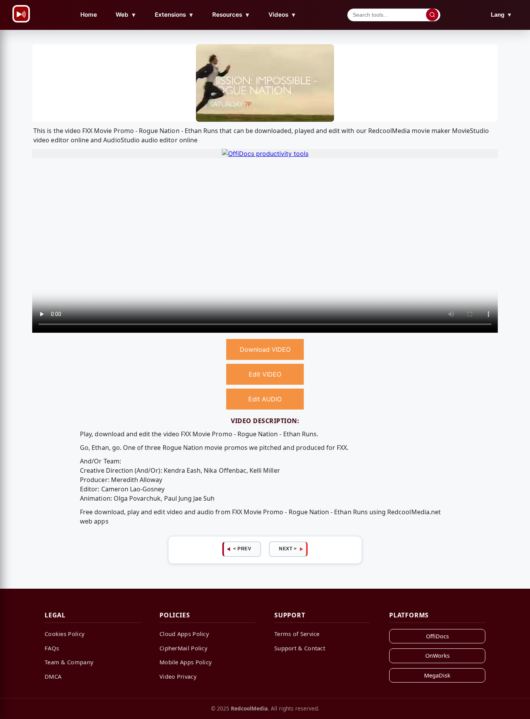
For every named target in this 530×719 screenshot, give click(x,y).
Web (126, 15)
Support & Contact (299, 648)
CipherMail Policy (183, 648)
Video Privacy (178, 676)
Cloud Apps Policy (184, 634)
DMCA (53, 676)
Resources (231, 15)
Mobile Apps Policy (185, 662)
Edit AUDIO (265, 399)
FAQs (52, 648)
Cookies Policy (65, 634)
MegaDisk (437, 675)
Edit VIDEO (265, 374)
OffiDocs (437, 636)
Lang (501, 14)
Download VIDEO (265, 349)
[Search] (432, 15)
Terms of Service (297, 634)
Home (88, 14)
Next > (287, 548)
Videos (282, 15)
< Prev (242, 548)
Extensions (174, 15)
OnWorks (437, 655)
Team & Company (69, 662)
